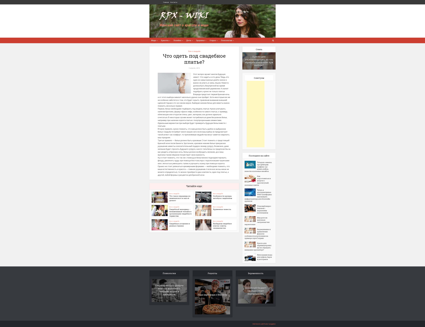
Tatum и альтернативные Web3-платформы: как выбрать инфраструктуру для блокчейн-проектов (258, 195)
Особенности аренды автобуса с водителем (222, 197)
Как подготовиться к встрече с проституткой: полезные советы (258, 180)
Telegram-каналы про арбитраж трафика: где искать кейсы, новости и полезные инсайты (258, 166)
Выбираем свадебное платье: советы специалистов (222, 225)
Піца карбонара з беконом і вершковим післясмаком (264, 209)
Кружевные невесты (222, 209)
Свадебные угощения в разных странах (179, 224)
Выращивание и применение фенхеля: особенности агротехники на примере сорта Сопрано (258, 233)
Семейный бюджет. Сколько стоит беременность (256, 290)
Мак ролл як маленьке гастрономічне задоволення (257, 221)
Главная (166, 2)
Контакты (173, 2)
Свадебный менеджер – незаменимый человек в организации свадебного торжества (180, 212)
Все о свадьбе (194, 51)
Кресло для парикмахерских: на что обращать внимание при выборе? (259, 61)
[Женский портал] (184, 19)
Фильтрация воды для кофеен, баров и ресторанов (264, 257)
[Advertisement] (255, 114)
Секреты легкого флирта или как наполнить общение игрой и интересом (169, 290)
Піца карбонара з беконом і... (212, 296)
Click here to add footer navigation (264, 324)
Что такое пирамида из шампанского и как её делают (179, 198)
